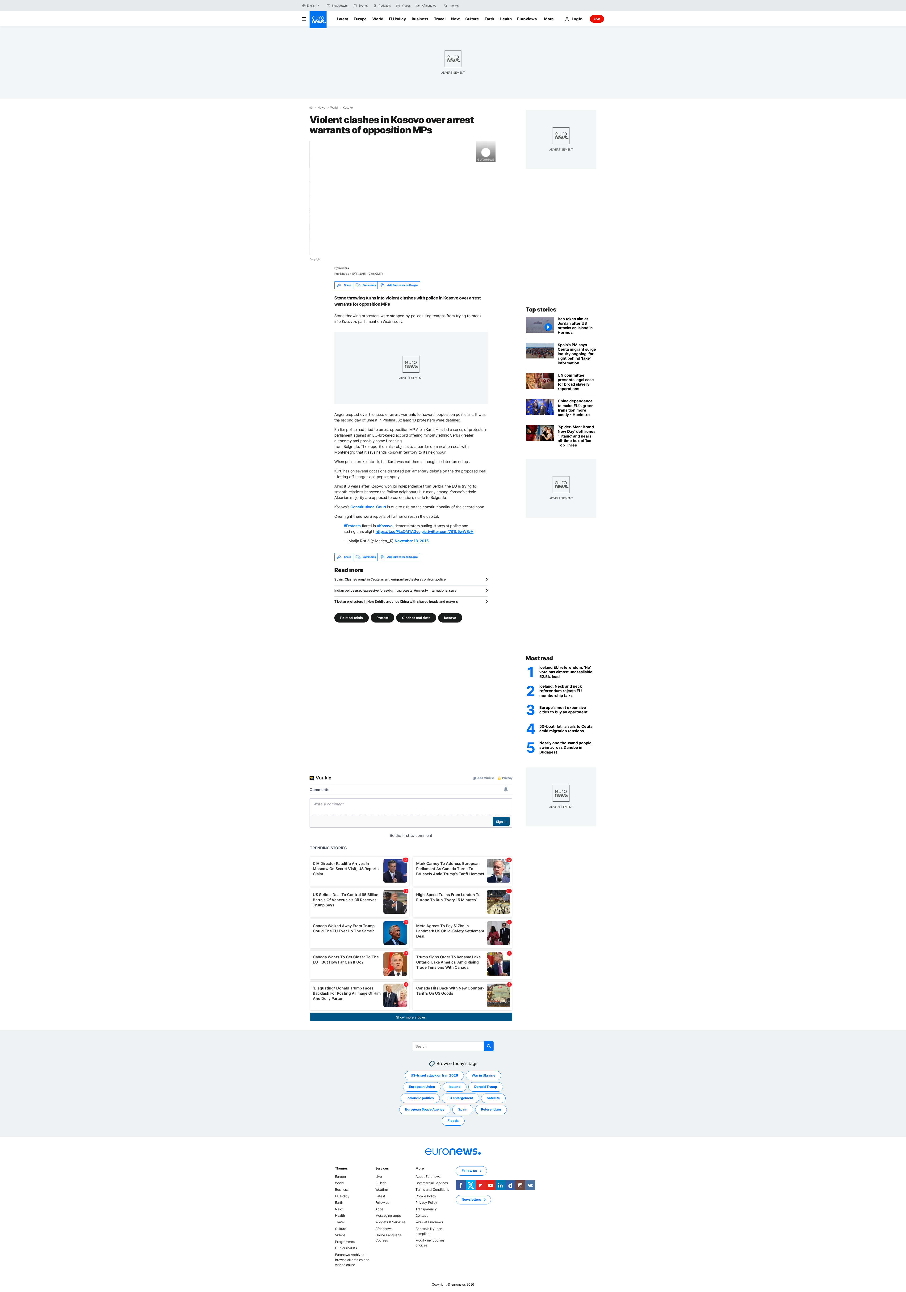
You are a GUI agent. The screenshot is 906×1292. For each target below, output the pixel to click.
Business (420, 19)
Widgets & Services (390, 1222)
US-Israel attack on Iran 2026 (434, 1075)
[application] (411, 198)
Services (382, 1168)
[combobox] (469, 5)
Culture (472, 19)
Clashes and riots (416, 617)
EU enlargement (460, 1098)
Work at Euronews (429, 1222)
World (377, 19)
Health (506, 19)
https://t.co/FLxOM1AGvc (398, 531)
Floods (453, 1121)
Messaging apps (388, 1215)
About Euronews (427, 1176)
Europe (360, 19)
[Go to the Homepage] (318, 19)
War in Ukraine (483, 1075)
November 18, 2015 (412, 541)
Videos (340, 1235)
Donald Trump (485, 1087)
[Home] (311, 107)
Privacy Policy (426, 1202)
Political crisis (351, 617)
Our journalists (346, 1248)
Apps (379, 1209)
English (311, 5)
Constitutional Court (368, 507)
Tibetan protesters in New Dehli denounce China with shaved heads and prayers (396, 601)
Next (455, 19)
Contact (421, 1215)
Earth (489, 19)
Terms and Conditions (432, 1189)
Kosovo (348, 107)
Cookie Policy (425, 1196)
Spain (462, 1109)
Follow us (382, 1202)
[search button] (445, 5)
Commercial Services (431, 1183)
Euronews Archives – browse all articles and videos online (352, 1260)
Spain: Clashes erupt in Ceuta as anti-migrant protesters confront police (390, 579)
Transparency (426, 1209)
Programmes (345, 1241)
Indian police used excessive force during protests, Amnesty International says (395, 590)
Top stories (541, 309)
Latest (342, 19)
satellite (493, 1098)
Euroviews (527, 19)
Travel (439, 19)
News (321, 107)
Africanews (383, 1228)
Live (597, 19)
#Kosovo (385, 525)
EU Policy (397, 19)
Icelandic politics (420, 1098)
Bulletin (380, 1183)
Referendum (491, 1109)
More (419, 1168)
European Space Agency (425, 1109)
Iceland (455, 1087)
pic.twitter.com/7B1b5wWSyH (447, 531)
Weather (381, 1189)
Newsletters (471, 1199)
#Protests (352, 525)
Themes (341, 1168)
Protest (382, 617)
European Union (422, 1087)
